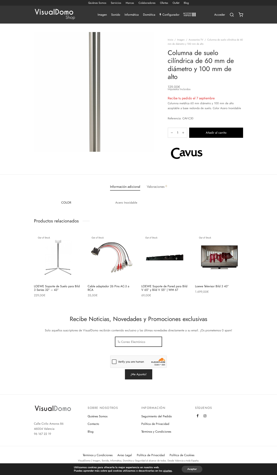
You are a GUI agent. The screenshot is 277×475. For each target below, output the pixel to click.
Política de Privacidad (155, 424)
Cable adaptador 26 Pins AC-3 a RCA (108, 288)
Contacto (93, 424)
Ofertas (164, 3)
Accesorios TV (196, 39)
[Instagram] (205, 416)
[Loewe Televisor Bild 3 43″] (219, 257)
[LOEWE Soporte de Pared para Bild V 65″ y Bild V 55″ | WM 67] (165, 257)
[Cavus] (186, 153)
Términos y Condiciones (156, 431)
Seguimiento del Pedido (156, 416)
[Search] (232, 14)
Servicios (116, 3)
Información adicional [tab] (125, 186)
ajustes (167, 471)
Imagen (102, 14)
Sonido (115, 14)
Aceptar (192, 469)
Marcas (130, 3)
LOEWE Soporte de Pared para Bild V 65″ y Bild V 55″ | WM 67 (164, 288)
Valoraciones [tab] (157, 186)
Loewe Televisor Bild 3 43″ (212, 286)
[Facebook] (197, 416)
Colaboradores (146, 3)
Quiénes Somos (97, 3)
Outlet (176, 3)
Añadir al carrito (216, 132)
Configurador (170, 14)
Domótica (149, 14)
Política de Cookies (182, 455)
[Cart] (241, 14)
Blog (186, 3)
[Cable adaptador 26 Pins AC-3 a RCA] (112, 257)
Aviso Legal (124, 455)
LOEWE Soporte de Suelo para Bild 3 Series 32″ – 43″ (57, 288)
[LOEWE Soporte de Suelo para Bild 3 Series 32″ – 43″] (58, 257)
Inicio (170, 39)
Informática (132, 14)
